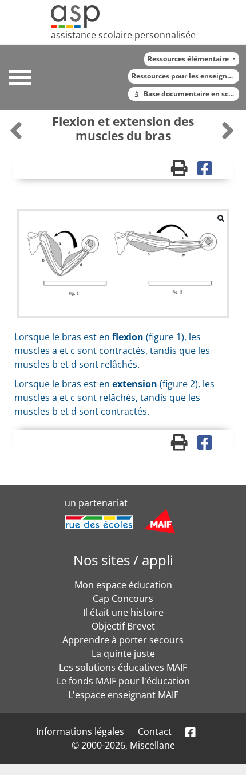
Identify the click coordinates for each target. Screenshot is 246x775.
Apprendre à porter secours (123, 640)
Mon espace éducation (123, 585)
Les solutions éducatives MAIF (123, 667)
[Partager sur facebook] (208, 170)
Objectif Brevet (123, 626)
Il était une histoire (123, 612)
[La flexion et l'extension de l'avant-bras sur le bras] (227, 130)
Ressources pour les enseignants (185, 76)
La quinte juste (123, 653)
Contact (155, 731)
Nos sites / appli (123, 559)
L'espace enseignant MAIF (123, 695)
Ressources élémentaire (189, 59)
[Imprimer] (184, 170)
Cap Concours (123, 598)
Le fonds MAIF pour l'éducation (123, 681)
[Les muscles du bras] (17, 130)
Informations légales (80, 731)
